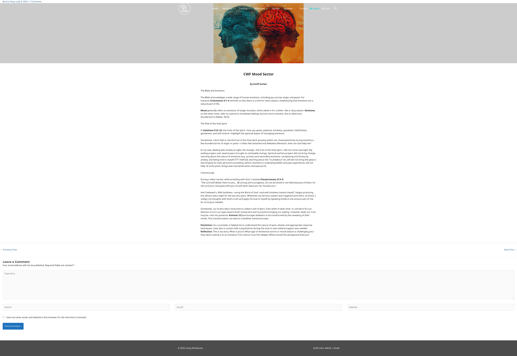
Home (215, 8)
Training (243, 8)
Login (327, 8)
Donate (276, 8)
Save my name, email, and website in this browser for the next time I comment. (46, 317)
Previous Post (8, 249)
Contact (303, 8)
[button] (335, 8)
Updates (288, 8)
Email (336, 348)
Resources (259, 8)
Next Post (510, 249)
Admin (328, 348)
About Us (227, 8)
